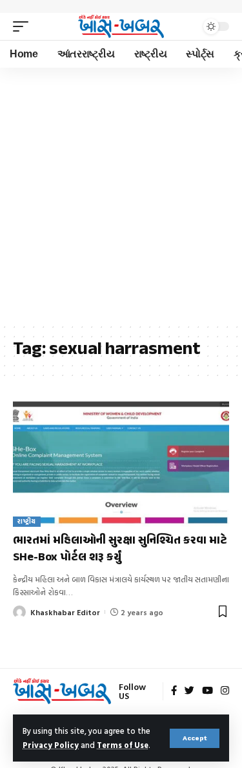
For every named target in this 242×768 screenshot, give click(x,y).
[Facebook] (174, 691)
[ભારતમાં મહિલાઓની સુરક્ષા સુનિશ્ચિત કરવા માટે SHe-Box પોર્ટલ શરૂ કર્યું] (121, 462)
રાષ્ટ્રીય (26, 521)
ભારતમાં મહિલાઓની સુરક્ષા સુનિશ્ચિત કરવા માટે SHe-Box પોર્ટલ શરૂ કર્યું (120, 549)
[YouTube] (207, 691)
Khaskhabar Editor (65, 612)
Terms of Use (122, 745)
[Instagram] (225, 691)
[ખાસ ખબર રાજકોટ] (121, 26)
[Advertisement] (121, 195)
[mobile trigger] (24, 26)
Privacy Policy (51, 745)
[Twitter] (189, 691)
